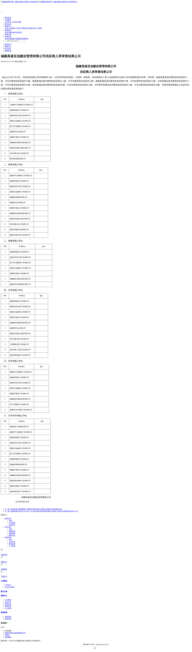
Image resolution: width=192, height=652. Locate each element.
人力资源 (12, 546)
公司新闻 (12, 523)
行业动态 (12, 525)
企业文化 (12, 541)
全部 (6, 28)
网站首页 (8, 17)
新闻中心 (8, 46)
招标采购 (8, 51)
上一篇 (33, 509)
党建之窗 (12, 531)
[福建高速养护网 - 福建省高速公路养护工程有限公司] (96, 2)
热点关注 (8, 48)
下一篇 (41, 511)
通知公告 (12, 535)
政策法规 (12, 544)
